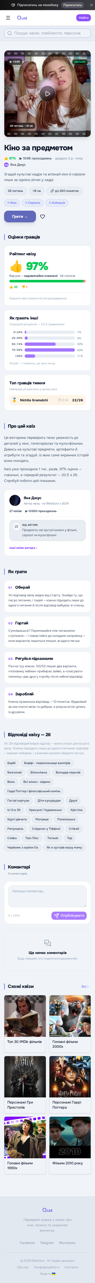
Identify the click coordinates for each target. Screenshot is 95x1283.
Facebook (27, 1243)
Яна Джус (15, 164)
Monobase (67, 1243)
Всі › (85, 986)
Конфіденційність (47, 1267)
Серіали (32, 203)
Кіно (11, 203)
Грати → (20, 216)
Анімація (57, 203)
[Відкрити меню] (8, 18)
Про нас (23, 1267)
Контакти (71, 1267)
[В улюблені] (43, 216)
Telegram (47, 1243)
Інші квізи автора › (23, 548)
